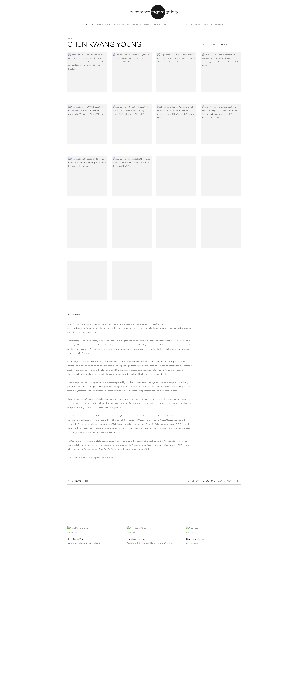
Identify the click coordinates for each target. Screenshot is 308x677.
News (147, 24)
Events (137, 24)
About (167, 24)
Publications (122, 24)
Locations (181, 24)
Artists (89, 24)
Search (219, 24)
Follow (195, 24)
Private (207, 24)
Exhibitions (103, 24)
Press (157, 24)
